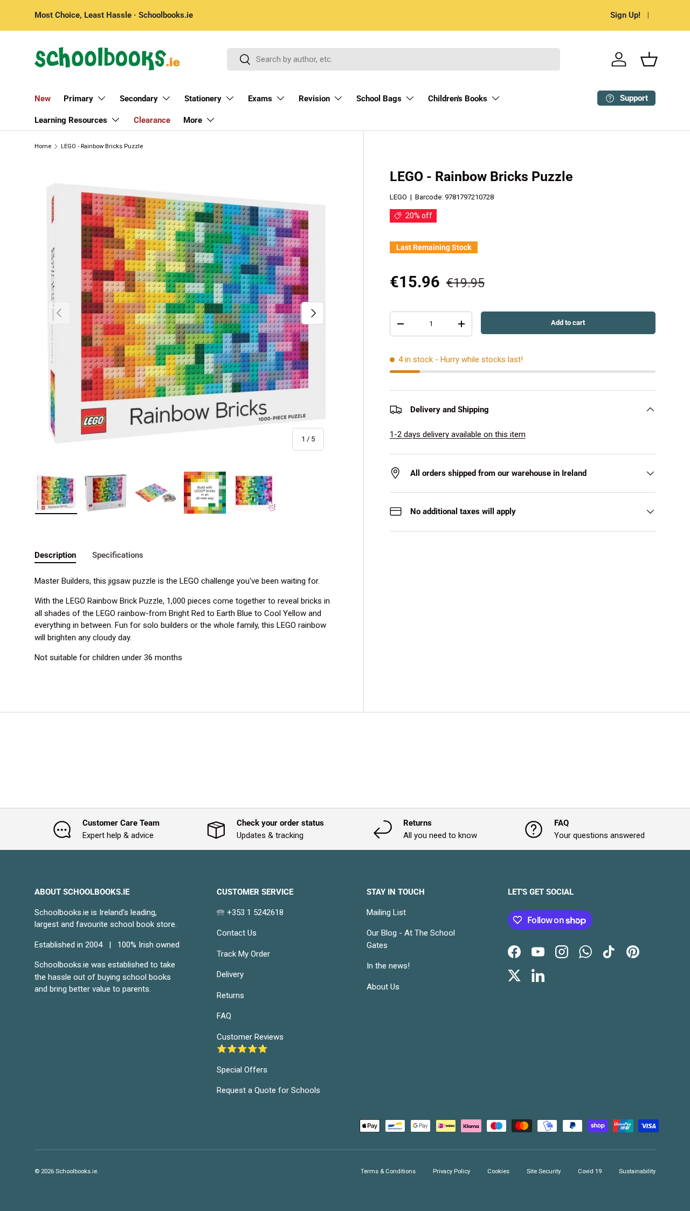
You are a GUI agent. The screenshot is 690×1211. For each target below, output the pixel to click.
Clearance (152, 120)
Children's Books (457, 98)
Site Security (544, 1171)
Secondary (139, 98)
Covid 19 (590, 1171)
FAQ (224, 1016)
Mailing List (386, 912)
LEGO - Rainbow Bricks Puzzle (102, 146)
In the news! (388, 966)
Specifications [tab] (117, 555)
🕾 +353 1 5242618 (250, 912)
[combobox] (393, 59)
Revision (314, 98)
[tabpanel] (185, 619)
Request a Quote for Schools (268, 1090)
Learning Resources (70, 120)
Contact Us (237, 933)
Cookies (498, 1171)
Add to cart (568, 323)
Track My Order (243, 954)
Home (42, 146)
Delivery (230, 974)
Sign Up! (625, 15)
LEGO (398, 197)
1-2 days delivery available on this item (458, 434)
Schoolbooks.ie (76, 1171)
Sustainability (637, 1171)
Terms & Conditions (388, 1171)
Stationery (203, 98)
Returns (230, 995)
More (192, 120)
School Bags (379, 98)
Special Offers (242, 1070)
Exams (260, 98)
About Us (383, 987)
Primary (78, 98)
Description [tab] (55, 555)
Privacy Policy (451, 1171)
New (42, 98)
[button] (649, 59)
